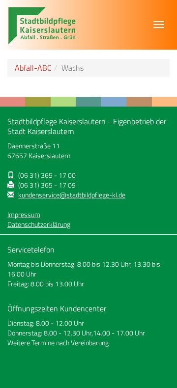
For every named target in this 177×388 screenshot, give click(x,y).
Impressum (23, 215)
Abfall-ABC (33, 68)
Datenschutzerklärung (38, 224)
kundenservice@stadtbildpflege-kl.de (71, 195)
